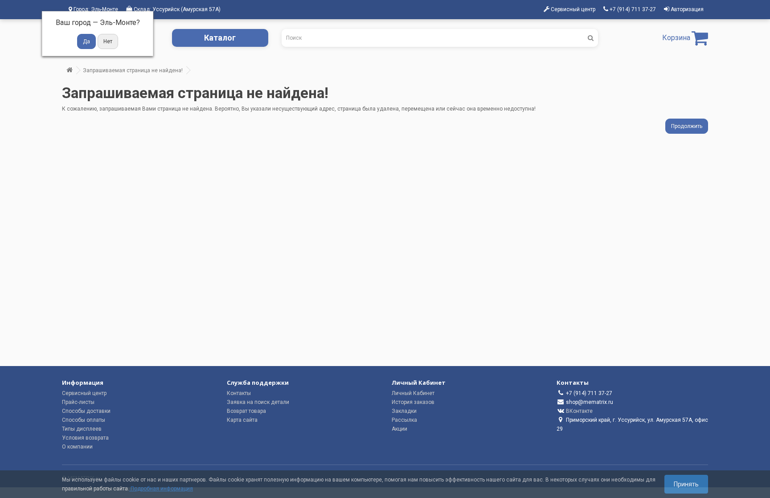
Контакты (239, 393)
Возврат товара (246, 411)
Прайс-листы (78, 402)
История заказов (413, 402)
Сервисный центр (84, 393)
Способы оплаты (83, 420)
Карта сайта (242, 420)
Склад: (176, 9)
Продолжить (686, 126)
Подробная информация (161, 489)
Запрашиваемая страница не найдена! (133, 70)
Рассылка (404, 420)
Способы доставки (86, 411)
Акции (399, 429)
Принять (686, 484)
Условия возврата (85, 438)
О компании (77, 447)
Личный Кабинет (413, 393)
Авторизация (686, 9)
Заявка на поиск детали (258, 402)
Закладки (404, 411)
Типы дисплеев (82, 429)
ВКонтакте (579, 411)
